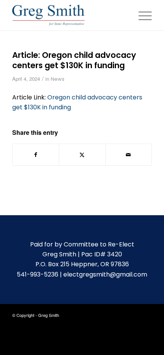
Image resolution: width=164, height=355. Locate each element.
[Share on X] (82, 154)
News (57, 79)
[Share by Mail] (128, 154)
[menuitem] (141, 15)
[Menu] (141, 15)
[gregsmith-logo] (68, 15)
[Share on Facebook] (36, 154)
